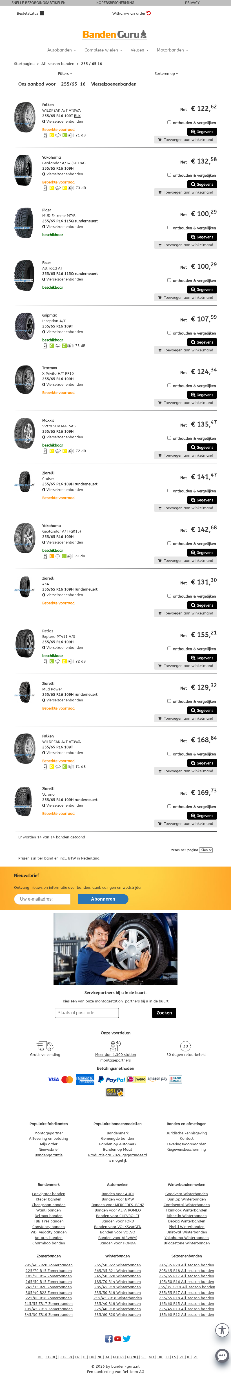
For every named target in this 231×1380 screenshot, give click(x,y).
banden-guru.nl (125, 1366)
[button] (222, 1329)
